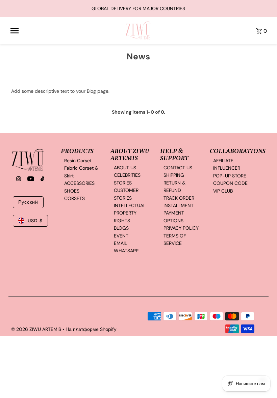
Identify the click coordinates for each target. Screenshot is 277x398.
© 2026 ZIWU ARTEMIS (36, 329)
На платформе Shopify (91, 329)
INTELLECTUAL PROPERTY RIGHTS (130, 213)
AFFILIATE (223, 161)
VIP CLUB (223, 191)
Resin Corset (78, 161)
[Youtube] (30, 179)
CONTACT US (177, 168)
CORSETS (74, 198)
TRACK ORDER (178, 198)
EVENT (121, 236)
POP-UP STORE (229, 176)
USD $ (35, 221)
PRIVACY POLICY (181, 228)
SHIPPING (173, 175)
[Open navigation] (65, 30)
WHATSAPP (126, 251)
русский (28, 202)
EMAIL (120, 243)
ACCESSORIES (79, 183)
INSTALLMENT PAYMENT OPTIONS (178, 213)
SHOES (71, 191)
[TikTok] (41, 179)
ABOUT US (125, 168)
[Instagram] (18, 179)
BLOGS (121, 228)
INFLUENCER (226, 168)
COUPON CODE (230, 183)
